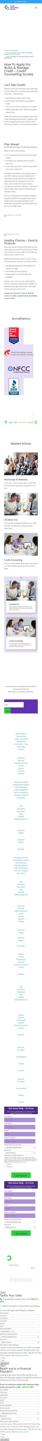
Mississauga (21, 959)
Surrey (21, 766)
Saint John (21, 1050)
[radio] (21, 1164)
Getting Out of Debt (21, 782)
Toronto (21, 957)
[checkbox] (20, 1167)
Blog (21, 814)
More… (33, 1268)
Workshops (21, 811)
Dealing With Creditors (21, 785)
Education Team (19, 293)
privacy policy (22, 1162)
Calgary (21, 833)
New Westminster (21, 763)
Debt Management (21, 790)
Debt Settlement (21, 787)
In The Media (18, 744)
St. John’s (21, 1070)
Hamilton (21, 962)
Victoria (21, 768)
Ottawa (21, 954)
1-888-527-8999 (21, 2)
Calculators (21, 809)
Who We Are (21, 736)
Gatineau (21, 974)
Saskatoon (21, 840)
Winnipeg (20, 849)
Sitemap (21, 816)
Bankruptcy (21, 798)
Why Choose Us (21, 734)
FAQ (21, 806)
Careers (21, 749)
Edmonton (21, 830)
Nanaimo (21, 771)
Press (27, 744)
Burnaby (21, 760)
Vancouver (21, 758)
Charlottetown (21, 1057)
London (21, 967)
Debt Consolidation (21, 792)
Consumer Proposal (21, 795)
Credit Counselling (21, 739)
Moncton (21, 1047)
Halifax (21, 1064)
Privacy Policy (14, 1265)
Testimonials (21, 741)
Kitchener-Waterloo (21, 965)
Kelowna (21, 773)
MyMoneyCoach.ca (21, 819)
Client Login (21, 747)
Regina (21, 842)
